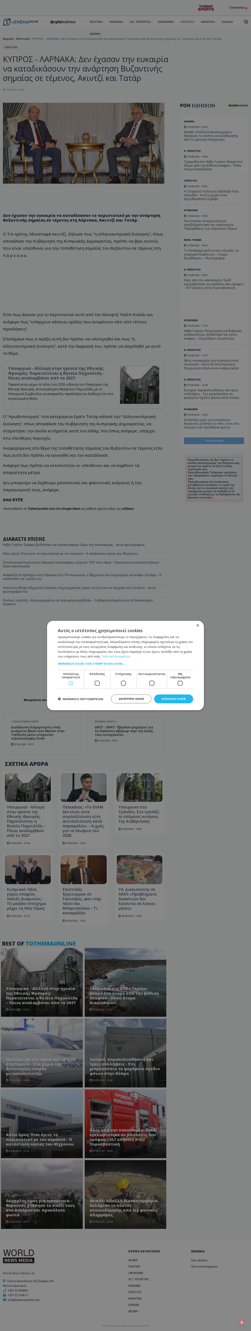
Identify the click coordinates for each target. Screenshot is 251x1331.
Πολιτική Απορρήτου (116, 656)
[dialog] (125, 665)
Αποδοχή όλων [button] (174, 699)
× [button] (197, 625)
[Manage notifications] (242, 1322)
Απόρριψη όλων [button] (131, 699)
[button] (125, 663)
